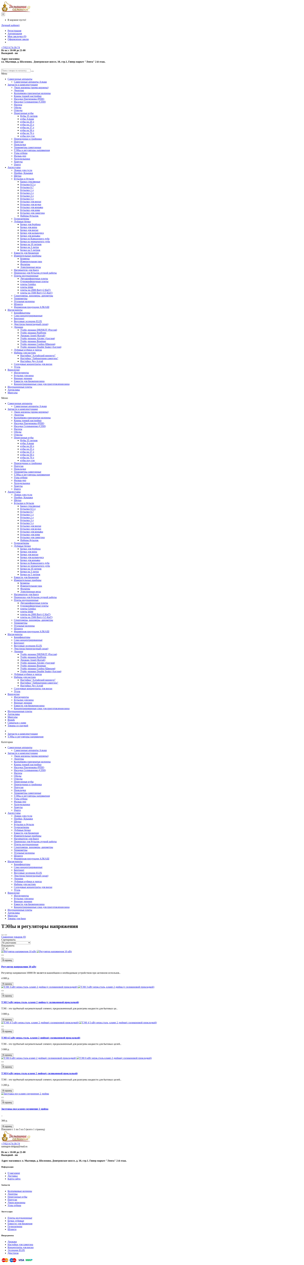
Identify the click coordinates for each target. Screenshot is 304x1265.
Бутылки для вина (24, 375)
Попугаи (18, 141)
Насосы (18, 104)
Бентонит (19, 318)
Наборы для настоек (25, 352)
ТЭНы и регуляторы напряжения (32, 150)
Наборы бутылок (29, 215)
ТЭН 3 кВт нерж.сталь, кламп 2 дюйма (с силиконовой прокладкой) (40, 1002)
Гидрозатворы (21, 218)
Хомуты (18, 161)
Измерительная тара (31, 261)
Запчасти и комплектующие (23, 84)
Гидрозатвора (15, 1226)
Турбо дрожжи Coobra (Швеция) (37, 344)
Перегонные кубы (24, 113)
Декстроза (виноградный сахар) (31, 324)
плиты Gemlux (28, 284)
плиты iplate (26, 287)
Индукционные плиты (20, 387)
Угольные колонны (24, 301)
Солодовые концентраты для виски (33, 364)
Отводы (18, 110)
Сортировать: (8, 939)
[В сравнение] (2, 993)
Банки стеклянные (30, 181)
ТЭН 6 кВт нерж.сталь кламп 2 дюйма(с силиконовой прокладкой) (39, 1073)
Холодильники (22, 158)
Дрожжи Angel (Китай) (32, 335)
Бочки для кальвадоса (32, 233)
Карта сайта (14, 1178)
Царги (17, 164)
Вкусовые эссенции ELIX (28, 321)
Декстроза (13, 1253)
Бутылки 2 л (27, 193)
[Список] (5, 934)
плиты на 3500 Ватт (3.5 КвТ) (36, 292)
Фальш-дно (20, 156)
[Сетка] (2, 934)
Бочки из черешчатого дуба (35, 241)
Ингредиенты (15, 310)
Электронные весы (30, 267)
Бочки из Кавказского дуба (34, 238)
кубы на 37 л (27, 127)
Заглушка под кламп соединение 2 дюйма (24, 1109)
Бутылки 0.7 (27, 187)
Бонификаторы (22, 312)
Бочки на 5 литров (30, 250)
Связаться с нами (17, 722)
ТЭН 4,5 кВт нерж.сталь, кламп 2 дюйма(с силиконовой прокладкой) (40, 1037)
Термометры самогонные (27, 147)
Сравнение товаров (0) (13, 937)
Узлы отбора (20, 153)
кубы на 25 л (27, 124)
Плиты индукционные (26, 275)
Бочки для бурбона (30, 224)
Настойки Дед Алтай (31, 361)
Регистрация (14, 30)
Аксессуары (14, 167)
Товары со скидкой (18, 725)
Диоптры (19, 90)
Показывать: (8, 945)
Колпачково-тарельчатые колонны (32, 93)
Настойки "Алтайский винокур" (38, 355)
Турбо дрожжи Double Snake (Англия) (40, 347)
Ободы (17, 107)
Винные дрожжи (23, 378)
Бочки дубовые (16, 1220)
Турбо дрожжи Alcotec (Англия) (37, 338)
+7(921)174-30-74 (10, 47)
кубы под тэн (27, 136)
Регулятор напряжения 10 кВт (18, 966)
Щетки (17, 176)
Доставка (13, 1176)
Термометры (20, 298)
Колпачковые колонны (20, 1191)
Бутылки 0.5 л (27, 184)
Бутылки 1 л (27, 190)
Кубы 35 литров (29, 116)
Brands (11, 720)
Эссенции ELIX (16, 1250)
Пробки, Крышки (23, 173)
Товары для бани (17, 918)
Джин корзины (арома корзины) (31, 87)
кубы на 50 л (27, 130)
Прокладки (20, 144)
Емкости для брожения (26, 253)
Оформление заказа (18, 39)
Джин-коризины (16, 1202)
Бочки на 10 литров (30, 244)
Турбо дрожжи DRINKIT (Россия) (38, 330)
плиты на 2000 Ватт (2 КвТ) (35, 290)
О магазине (14, 1173)
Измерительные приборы (27, 255)
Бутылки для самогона (32, 213)
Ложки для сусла (23, 170)
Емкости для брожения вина (29, 381)
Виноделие (14, 369)
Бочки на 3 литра (29, 247)
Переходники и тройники (28, 138)
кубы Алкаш (27, 119)
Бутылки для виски (30, 201)
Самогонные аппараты (20, 79)
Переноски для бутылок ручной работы (35, 273)
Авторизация (15, 33)
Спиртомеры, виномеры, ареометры (33, 295)
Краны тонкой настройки (27, 96)
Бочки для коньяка (30, 235)
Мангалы (13, 392)
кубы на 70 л (27, 133)
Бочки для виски (29, 230)
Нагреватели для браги (26, 270)
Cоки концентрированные (28, 315)
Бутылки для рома (30, 210)
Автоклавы (14, 389)
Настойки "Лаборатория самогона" (39, 358)
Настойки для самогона (20, 1244)
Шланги (18, 304)
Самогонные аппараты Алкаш (30, 81)
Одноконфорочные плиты (34, 281)
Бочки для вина (28, 227)
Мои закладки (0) (17, 36)
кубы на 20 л (27, 121)
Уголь (17, 367)
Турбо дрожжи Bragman (33, 341)
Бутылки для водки (30, 204)
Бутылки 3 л (27, 196)
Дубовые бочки (22, 221)
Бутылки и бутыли (24, 178)
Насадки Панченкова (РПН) (29, 99)
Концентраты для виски (21, 1247)
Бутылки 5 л (27, 198)
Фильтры (25, 264)
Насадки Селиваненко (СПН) (30, 101)
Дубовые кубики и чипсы (28, 349)
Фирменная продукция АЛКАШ (31, 307)
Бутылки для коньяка (31, 207)
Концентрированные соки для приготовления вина (42, 384)
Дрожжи (18, 327)
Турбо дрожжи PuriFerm (33, 332)
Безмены (25, 258)
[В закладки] (2, 955)
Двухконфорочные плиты (34, 278)
